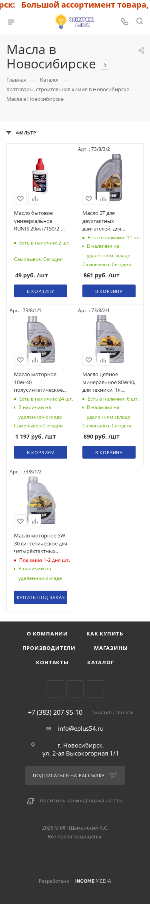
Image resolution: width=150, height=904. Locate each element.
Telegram (54, 689)
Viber (75, 689)
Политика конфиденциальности (81, 801)
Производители (49, 647)
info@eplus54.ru (81, 728)
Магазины (111, 647)
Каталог (100, 662)
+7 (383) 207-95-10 (55, 712)
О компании (47, 633)
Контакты (52, 662)
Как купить (104, 633)
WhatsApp (95, 689)
